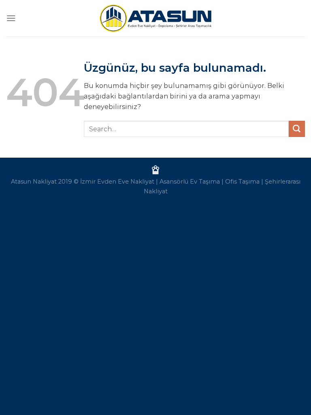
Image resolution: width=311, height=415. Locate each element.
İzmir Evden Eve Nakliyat (117, 181)
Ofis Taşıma (242, 181)
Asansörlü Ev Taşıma (190, 181)
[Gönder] (297, 129)
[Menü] (11, 18)
